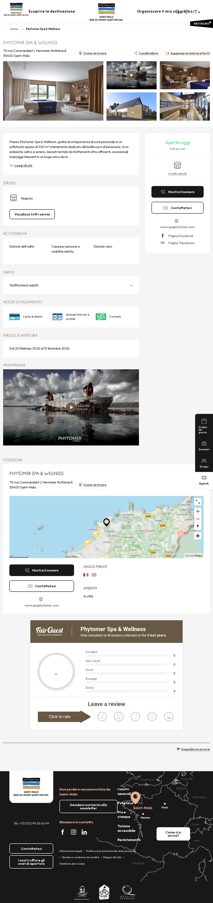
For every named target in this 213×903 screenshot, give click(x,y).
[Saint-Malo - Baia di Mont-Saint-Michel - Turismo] (106, 12)
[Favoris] (186, 12)
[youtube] (71, 407)
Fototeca (125, 803)
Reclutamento (129, 840)
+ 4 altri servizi (177, 173)
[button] (177, 12)
